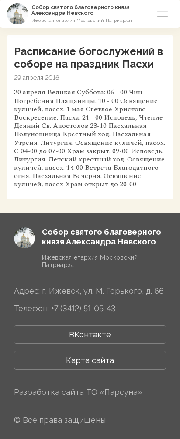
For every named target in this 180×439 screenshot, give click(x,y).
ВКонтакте (90, 334)
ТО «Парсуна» (114, 392)
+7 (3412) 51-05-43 (83, 308)
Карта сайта (90, 360)
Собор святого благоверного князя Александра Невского (80, 10)
